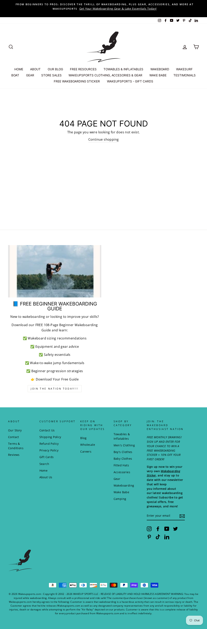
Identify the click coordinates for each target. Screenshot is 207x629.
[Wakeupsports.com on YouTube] (166, 528)
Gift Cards (46, 457)
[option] (103, 6)
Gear (117, 479)
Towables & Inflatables (122, 436)
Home (43, 470)
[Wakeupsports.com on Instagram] (149, 528)
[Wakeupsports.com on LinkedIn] (166, 536)
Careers (85, 451)
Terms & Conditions (15, 446)
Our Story (15, 430)
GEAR (30, 75)
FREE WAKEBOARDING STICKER (77, 81)
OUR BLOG (55, 69)
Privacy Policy (49, 450)
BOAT (15, 75)
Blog (83, 438)
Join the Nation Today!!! (54, 388)
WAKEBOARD (159, 69)
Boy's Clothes (123, 452)
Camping (120, 499)
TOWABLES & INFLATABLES (123, 69)
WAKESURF (184, 69)
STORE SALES (51, 75)
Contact (13, 437)
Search (44, 464)
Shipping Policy (50, 437)
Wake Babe (121, 492)
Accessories (122, 472)
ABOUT (35, 69)
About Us (45, 477)
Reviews (14, 455)
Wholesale (87, 445)
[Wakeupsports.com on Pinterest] (149, 536)
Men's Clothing (124, 445)
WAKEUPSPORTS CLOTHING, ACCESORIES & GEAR (105, 75)
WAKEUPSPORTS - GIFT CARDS (130, 81)
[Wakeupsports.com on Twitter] (175, 528)
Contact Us (47, 430)
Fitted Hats (121, 465)
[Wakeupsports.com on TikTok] (157, 536)
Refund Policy (49, 444)
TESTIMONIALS (184, 75)
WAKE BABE (158, 75)
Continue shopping (103, 139)
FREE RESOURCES (83, 69)
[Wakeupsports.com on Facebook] (157, 528)
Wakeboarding (124, 485)
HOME (18, 69)
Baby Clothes (123, 458)
